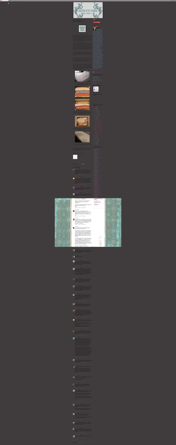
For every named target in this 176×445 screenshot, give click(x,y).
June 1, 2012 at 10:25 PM (80, 300)
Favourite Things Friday (98, 119)
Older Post (90, 440)
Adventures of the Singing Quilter (97, 149)
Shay (98, 26)
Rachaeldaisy (77, 277)
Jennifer (76, 168)
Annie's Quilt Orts (97, 151)
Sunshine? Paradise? (97, 194)
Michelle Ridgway (78, 267)
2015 (95, 106)
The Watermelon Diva (97, 202)
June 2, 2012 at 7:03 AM (80, 373)
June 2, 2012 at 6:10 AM (80, 363)
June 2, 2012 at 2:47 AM (80, 327)
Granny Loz (96, 159)
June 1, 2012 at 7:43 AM (80, 184)
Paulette (76, 337)
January (96, 140)
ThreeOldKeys (77, 192)
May (95, 135)
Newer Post (75, 440)
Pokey (76, 293)
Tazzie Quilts (96, 196)
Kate (75, 302)
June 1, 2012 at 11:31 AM (80, 224)
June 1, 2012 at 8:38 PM (80, 291)
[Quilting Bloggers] (97, 72)
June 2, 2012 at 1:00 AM (80, 316)
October (96, 113)
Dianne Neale (77, 427)
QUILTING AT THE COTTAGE (97, 180)
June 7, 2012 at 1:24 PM (80, 425)
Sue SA (76, 285)
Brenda (76, 421)
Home (82, 440)
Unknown (76, 318)
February (96, 139)
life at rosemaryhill (97, 165)
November (96, 112)
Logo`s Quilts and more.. (98, 169)
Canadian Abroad (78, 186)
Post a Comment (76, 439)
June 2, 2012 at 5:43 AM (80, 356)
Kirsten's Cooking (78, 403)
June (96, 118)
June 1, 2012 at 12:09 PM (80, 253)
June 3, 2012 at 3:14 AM (80, 410)
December (96, 111)
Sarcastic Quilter (78, 329)
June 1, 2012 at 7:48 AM (80, 190)
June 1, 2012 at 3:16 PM (80, 275)
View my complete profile (97, 69)
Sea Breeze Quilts (97, 186)
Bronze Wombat (96, 155)
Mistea (76, 375)
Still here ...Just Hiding (98, 128)
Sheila (76, 209)
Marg (76, 365)
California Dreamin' (97, 157)
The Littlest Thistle (97, 201)
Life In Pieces (96, 167)
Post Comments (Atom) (81, 442)
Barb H (76, 309)
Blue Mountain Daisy (97, 153)
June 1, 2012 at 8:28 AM (80, 207)
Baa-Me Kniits (77, 260)
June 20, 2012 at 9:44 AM (80, 437)
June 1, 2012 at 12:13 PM (80, 265)
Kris (75, 226)
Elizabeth (76, 389)
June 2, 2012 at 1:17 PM (80, 401)
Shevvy (76, 412)
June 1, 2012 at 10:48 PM (80, 307)
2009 (95, 144)
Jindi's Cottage (96, 161)
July (95, 117)
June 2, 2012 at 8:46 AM (80, 387)
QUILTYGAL (96, 182)
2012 (95, 110)
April (96, 136)
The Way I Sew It (96, 204)
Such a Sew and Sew (97, 192)
